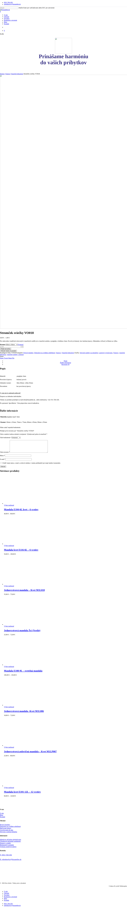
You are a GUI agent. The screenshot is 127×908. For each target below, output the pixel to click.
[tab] (65, 361)
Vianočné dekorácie (17, 74)
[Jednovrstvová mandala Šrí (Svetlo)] (19, 624)
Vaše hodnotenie (6, 437)
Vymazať (21, 344)
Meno (2, 455)
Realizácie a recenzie (10, 897)
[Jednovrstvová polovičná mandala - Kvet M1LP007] (19, 745)
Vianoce (7, 74)
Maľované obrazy (5, 828)
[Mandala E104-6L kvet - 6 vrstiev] (19, 503)
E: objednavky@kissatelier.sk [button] (10, 859)
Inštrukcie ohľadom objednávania (10, 839)
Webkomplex (123, 886)
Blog (1, 815)
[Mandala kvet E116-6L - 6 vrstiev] (19, 544)
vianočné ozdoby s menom (15, 354)
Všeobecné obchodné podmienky (10, 841)
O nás (2, 813)
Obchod (6, 893)
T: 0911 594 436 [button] (6, 855)
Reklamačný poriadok (7, 845)
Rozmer (2, 344)
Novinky (7, 895)
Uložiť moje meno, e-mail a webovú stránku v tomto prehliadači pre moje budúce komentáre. (31, 463)
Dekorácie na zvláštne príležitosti (44, 353)
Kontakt (2, 817)
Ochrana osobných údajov (8, 847)
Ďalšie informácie (65, 363)
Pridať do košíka (5, 349)
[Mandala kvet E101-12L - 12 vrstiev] (19, 786)
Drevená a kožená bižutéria (8, 832)
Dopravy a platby (5, 843)
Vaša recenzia (5, 452)
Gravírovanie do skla (6, 830)
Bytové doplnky (28, 353)
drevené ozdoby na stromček (89, 353)
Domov (2, 74)
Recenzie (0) (65, 364)
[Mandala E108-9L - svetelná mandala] (19, 665)
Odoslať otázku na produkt (8, 351)
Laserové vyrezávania (105, 353)
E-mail (2, 459)
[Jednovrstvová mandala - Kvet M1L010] (19, 584)
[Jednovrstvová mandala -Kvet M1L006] (19, 705)
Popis (65, 361)
